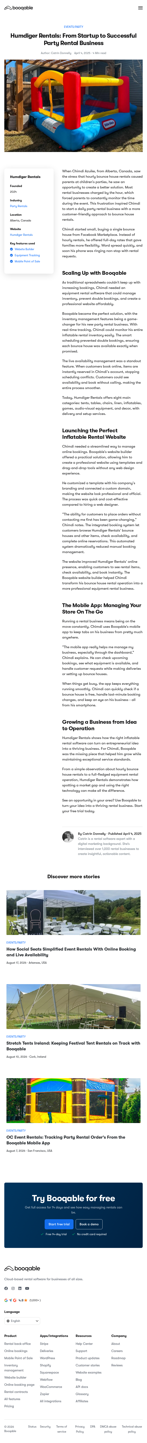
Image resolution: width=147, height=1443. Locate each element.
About (115, 1344)
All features (12, 1399)
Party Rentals (18, 206)
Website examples (88, 1372)
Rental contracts (16, 1392)
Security (45, 1426)
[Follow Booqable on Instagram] (13, 1288)
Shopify (45, 1365)
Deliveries (46, 1351)
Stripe (44, 1344)
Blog (79, 1379)
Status (32, 1426)
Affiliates (82, 1401)
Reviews (117, 1365)
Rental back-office (17, 1344)
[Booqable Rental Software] (18, 8)
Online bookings (15, 1351)
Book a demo (89, 1224)
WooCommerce (51, 1387)
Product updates (87, 1358)
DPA (92, 1426)
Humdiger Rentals (21, 235)
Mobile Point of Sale (27, 261)
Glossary (82, 1394)
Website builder (15, 1377)
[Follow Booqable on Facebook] (6, 1288)
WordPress (47, 1358)
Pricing (9, 1406)
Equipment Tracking (27, 255)
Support (81, 1351)
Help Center (84, 1344)
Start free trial (59, 1224)
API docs (82, 1387)
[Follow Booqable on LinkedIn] (20, 1288)
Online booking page (19, 1384)
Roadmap (118, 1358)
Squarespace (49, 1372)
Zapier (44, 1394)
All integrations (50, 1401)
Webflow (46, 1379)
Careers (117, 1351)
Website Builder (24, 249)
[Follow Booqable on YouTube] (27, 1288)
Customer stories (88, 1365)
